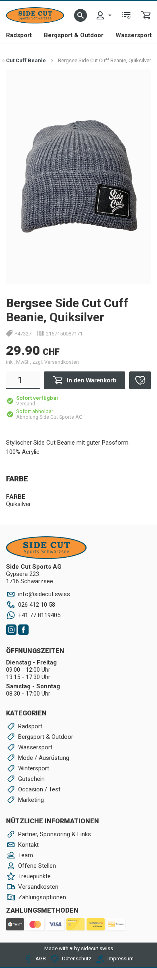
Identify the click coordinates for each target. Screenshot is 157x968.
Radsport (19, 35)
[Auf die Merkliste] (140, 380)
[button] (80, 15)
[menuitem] (103, 15)
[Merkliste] (126, 15)
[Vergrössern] (136, 84)
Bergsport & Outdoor (73, 35)
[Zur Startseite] (35, 15)
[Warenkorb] (146, 15)
